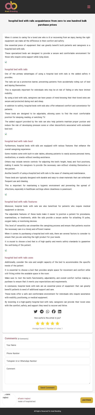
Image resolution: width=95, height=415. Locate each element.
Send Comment (47, 388)
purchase (87, 400)
